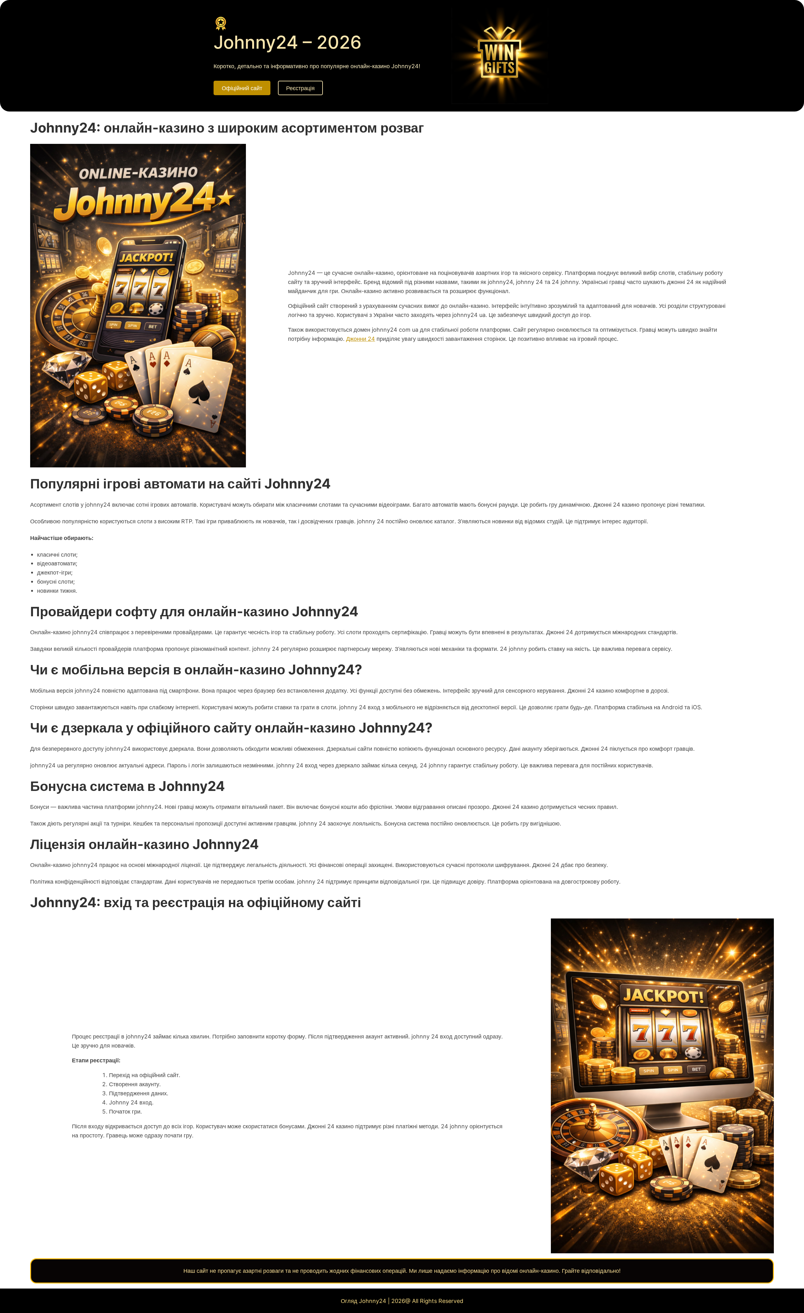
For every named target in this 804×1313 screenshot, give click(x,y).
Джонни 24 (360, 338)
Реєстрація (300, 87)
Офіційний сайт (242, 87)
